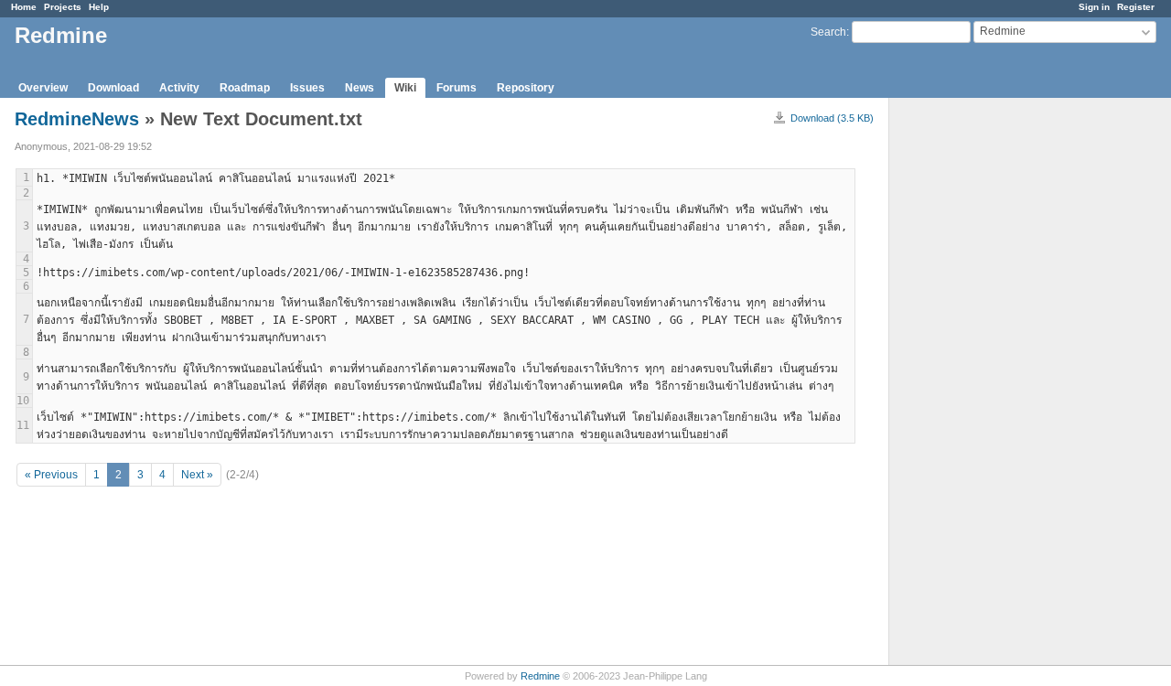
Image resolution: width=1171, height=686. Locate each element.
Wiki (405, 87)
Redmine (540, 675)
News (359, 87)
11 (22, 425)
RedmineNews (77, 119)
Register (1136, 7)
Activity (179, 87)
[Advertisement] (981, 385)
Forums (456, 87)
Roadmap (245, 87)
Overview (43, 87)
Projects (62, 7)
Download (113, 87)
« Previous (51, 474)
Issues (307, 87)
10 (22, 400)
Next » (197, 474)
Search (828, 32)
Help (99, 7)
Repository (525, 87)
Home (24, 7)
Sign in (1094, 7)
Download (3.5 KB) (832, 118)
